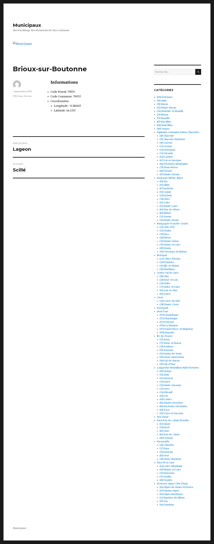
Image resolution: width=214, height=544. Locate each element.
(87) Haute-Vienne (169, 174)
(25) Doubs (165, 230)
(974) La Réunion (168, 325)
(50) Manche (166, 452)
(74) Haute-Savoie (169, 220)
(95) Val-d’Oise (167, 364)
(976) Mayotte (166, 332)
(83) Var (163, 501)
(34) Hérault (166, 392)
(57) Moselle (163, 118)
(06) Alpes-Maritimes (171, 494)
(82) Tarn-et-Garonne (171, 413)
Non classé (163, 416)
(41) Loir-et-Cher (168, 290)
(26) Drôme (165, 195)
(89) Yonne (165, 248)
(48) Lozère (165, 399)
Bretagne (162, 255)
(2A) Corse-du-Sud (169, 301)
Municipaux (27, 25)
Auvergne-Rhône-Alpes (170, 178)
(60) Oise (164, 431)
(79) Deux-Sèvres (22, 96)
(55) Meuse (162, 114)
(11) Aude (164, 374)
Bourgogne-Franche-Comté (172, 223)
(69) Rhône (165, 213)
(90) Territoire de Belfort (173, 251)
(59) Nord (164, 427)
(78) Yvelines (166, 346)
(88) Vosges (163, 128)
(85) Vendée (165, 480)
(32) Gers (164, 388)
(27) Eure (164, 448)
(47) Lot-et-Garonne (170, 160)
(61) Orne (164, 455)
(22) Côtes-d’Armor (170, 258)
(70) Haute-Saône (169, 241)
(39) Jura (164, 234)
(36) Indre (164, 283)
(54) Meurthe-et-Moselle (170, 111)
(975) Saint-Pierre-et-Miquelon (176, 329)
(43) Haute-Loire (168, 206)
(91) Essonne (166, 350)
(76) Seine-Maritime (170, 459)
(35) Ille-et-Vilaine (169, 265)
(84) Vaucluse (166, 504)
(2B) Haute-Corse (169, 304)
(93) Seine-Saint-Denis (171, 357)
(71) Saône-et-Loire (169, 244)
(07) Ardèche (166, 188)
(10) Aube (162, 100)
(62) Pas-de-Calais (169, 434)
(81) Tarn (164, 409)
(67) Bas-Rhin (164, 121)
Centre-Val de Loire (167, 272)
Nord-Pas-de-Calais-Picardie (173, 420)
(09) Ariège (165, 371)
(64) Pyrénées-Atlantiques (173, 163)
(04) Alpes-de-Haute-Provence (176, 487)
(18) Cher (164, 276)
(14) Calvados (166, 445)
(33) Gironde (166, 153)
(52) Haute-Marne (166, 107)
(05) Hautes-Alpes (169, 490)
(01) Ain (163, 181)
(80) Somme (166, 438)
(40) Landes (166, 156)
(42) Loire (164, 202)
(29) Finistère (166, 262)
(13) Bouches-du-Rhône (172, 497)
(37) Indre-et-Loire (169, 286)
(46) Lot (163, 395)
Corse (160, 297)
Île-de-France (165, 336)
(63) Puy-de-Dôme (169, 209)
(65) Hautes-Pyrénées (171, 402)
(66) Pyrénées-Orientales (173, 406)
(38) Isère (164, 199)
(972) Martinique (168, 318)
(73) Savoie (165, 216)
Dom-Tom (162, 311)
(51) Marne (162, 104)
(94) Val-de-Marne (169, 360)
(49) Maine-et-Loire (170, 469)
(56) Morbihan (167, 269)
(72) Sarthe (165, 476)
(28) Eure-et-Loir (168, 279)
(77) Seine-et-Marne (170, 343)
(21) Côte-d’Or (167, 227)
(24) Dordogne (167, 149)
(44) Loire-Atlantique (170, 466)
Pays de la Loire (165, 462)
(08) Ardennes (164, 97)
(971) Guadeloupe (168, 315)
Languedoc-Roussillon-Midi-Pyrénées (178, 367)
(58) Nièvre (165, 237)
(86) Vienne (165, 171)
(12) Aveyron (166, 378)
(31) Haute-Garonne (170, 385)
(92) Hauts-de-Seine (170, 353)
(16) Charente (166, 135)
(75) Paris (164, 339)
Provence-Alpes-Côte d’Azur (172, 483)
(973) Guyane (166, 322)
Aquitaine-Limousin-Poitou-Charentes (178, 132)
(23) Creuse (165, 146)
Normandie (163, 441)
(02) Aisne (164, 424)
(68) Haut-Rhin (164, 125)
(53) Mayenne (166, 473)
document (162, 308)
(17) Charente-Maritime (172, 139)
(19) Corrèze (165, 142)
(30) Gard (164, 381)
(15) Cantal (165, 192)
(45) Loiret (165, 293)
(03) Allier (164, 185)
